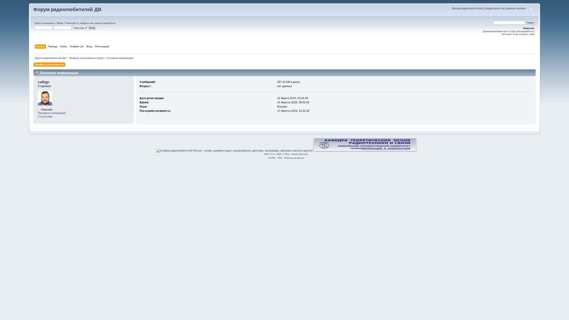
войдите (84, 23)
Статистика (45, 116)
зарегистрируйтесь (105, 23)
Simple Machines (299, 154)
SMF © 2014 (283, 154)
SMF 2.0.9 (269, 154)
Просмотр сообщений (52, 113)
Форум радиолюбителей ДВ (67, 9)
